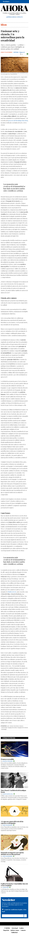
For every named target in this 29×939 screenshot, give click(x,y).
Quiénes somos (11, 17)
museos (21, 726)
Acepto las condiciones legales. (13, 909)
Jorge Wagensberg (6, 52)
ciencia (11, 726)
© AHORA (7, 928)
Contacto (19, 17)
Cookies (21, 928)
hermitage (3, 729)
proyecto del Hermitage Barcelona (18, 120)
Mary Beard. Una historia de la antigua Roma (13, 791)
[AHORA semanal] (14, 8)
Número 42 (22, 52)
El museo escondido (7, 759)
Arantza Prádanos (8, 761)
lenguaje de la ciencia (22, 727)
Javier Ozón (6, 887)
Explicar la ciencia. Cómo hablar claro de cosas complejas (14, 884)
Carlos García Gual (8, 794)
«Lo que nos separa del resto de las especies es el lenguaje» (12, 822)
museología (4, 727)
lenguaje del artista (12, 727)
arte (8, 726)
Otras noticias (9, 738)
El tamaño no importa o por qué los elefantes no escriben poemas (12, 853)
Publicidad (14, 932)
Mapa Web (6, 930)
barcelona (16, 726)
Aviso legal (15, 928)
